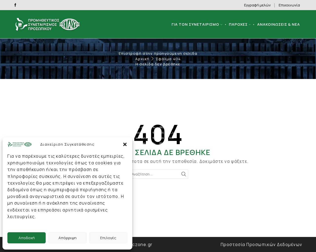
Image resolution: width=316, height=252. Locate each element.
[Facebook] (15, 5)
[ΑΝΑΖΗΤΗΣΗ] (183, 174)
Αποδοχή (27, 237)
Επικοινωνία (289, 4)
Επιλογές (108, 237)
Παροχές (238, 24)
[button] (124, 144)
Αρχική (142, 58)
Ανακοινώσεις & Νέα (278, 24)
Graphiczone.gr (135, 244)
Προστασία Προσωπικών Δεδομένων (261, 244)
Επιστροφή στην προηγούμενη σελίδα (158, 53)
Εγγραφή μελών (257, 4)
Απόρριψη (68, 237)
